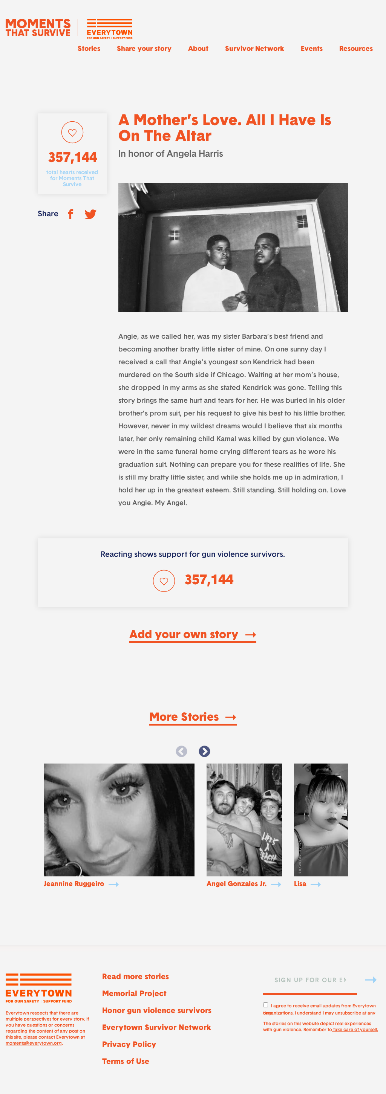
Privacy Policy (129, 1045)
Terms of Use (125, 1062)
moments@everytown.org (34, 1043)
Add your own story (185, 635)
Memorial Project (134, 994)
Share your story (144, 49)
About (198, 49)
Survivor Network (254, 49)
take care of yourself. (355, 1030)
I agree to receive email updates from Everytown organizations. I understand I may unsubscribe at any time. (319, 1008)
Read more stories (135, 977)
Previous (181, 752)
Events (312, 49)
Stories (89, 49)
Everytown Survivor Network (156, 1028)
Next (204, 752)
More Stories (185, 718)
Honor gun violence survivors (156, 1011)
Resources (356, 49)
